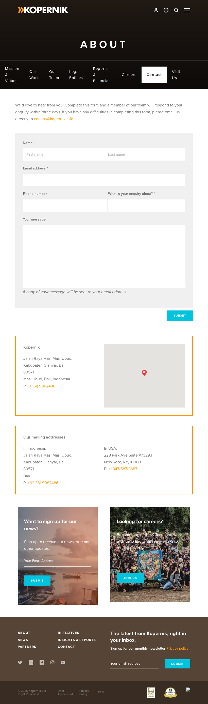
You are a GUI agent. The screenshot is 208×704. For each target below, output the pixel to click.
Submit (180, 315)
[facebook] (104, 400)
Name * (29, 143)
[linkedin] (94, 400)
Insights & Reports (77, 639)
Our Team (54, 75)
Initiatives (68, 632)
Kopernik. (35, 691)
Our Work (34, 75)
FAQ (101, 692)
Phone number (35, 193)
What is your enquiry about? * (131, 193)
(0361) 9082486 (41, 386)
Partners (27, 646)
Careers (129, 74)
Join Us (130, 578)
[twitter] (84, 400)
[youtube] (123, 400)
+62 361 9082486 (43, 483)
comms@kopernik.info (53, 119)
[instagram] (113, 400)
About (24, 632)
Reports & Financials (102, 75)
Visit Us (176, 75)
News (23, 639)
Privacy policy (177, 648)
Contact (154, 74)
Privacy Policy (84, 692)
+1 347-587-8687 (122, 469)
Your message (34, 219)
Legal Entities (76, 75)
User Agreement (65, 692)
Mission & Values (12, 75)
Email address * (35, 168)
